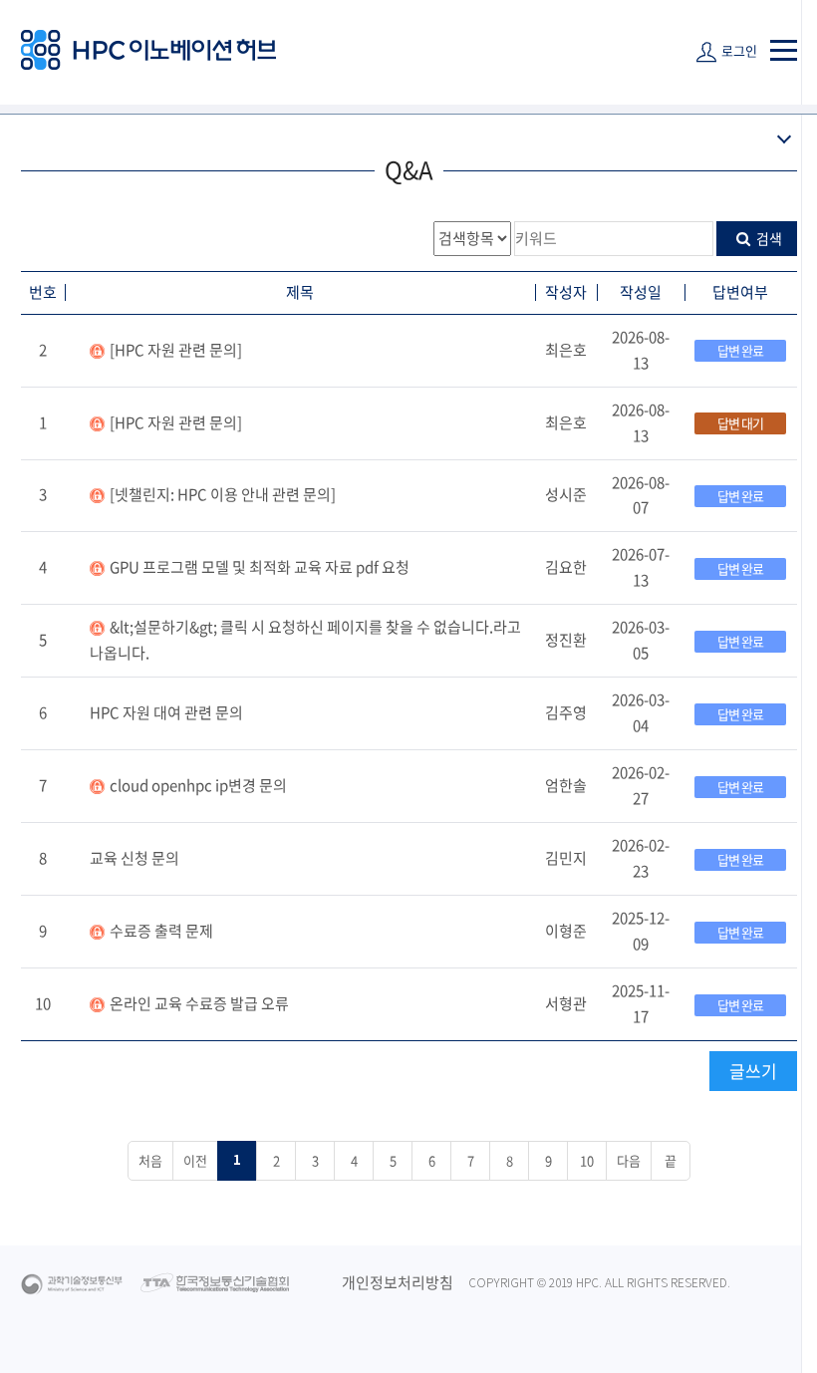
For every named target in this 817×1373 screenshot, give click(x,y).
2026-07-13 (641, 567)
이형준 (566, 931)
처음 (150, 1160)
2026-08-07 (641, 495)
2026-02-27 (641, 785)
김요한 (566, 567)
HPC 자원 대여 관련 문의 (166, 712)
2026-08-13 (641, 350)
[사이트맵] (783, 50)
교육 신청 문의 (134, 858)
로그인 (739, 50)
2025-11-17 (641, 1003)
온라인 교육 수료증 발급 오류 (199, 1003)
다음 (629, 1160)
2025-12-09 (641, 931)
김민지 (566, 858)
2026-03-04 (641, 712)
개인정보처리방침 (397, 1282)
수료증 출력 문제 (161, 931)
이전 (195, 1160)
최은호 (566, 350)
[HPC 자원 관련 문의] (176, 350)
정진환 (566, 640)
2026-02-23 (641, 858)
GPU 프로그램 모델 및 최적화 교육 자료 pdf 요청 (259, 567)
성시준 (566, 494)
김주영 (566, 712)
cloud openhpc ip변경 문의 (198, 785)
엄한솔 (566, 785)
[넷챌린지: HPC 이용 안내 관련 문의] (223, 494)
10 (43, 1003)
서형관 (566, 1003)
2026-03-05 (641, 640)
